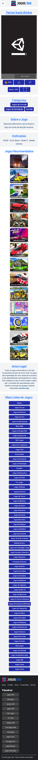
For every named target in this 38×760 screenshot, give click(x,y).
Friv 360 (10, 718)
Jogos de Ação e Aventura (19, 552)
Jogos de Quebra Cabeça (19, 538)
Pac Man (19, 468)
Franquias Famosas (19, 562)
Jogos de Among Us (19, 459)
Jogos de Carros (19, 492)
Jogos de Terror (19, 496)
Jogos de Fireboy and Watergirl (19, 604)
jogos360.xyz (10, 746)
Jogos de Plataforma (19, 627)
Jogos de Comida (19, 571)
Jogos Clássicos (19, 557)
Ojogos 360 (11, 723)
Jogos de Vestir (19, 506)
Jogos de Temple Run (19, 608)
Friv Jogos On (10, 741)
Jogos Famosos (19, 632)
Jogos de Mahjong (19, 622)
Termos (32, 685)
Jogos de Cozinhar (19, 576)
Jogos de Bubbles (19, 529)
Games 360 (10, 704)
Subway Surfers (19, 543)
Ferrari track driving (19, 12)
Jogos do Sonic (19, 641)
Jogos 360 (19, 660)
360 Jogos (10, 699)
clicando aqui (24, 388)
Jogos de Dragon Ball (19, 431)
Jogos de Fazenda (19, 534)
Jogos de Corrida (19, 104)
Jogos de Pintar (19, 478)
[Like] (19, 82)
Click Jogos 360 (10, 727)
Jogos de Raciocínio (19, 473)
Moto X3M (19, 426)
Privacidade (24, 685)
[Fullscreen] (25, 89)
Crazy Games (19, 454)
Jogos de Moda (19, 487)
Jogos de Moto (19, 566)
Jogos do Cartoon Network (19, 599)
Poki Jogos (10, 732)
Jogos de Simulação (14, 109)
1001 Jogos (19, 440)
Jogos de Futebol (19, 618)
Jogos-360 (10, 709)
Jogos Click (10, 737)
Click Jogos (19, 646)
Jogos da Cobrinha (19, 650)
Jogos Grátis (19, 669)
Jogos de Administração (19, 655)
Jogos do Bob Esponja (19, 421)
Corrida (29, 109)
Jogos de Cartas (19, 515)
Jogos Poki (19, 450)
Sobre (4, 685)
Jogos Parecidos (10, 751)
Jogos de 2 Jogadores (19, 445)
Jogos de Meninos (19, 501)
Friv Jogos (19, 482)
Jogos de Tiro (19, 417)
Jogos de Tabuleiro (19, 585)
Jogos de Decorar (19, 412)
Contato (10, 685)
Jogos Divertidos (19, 520)
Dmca (17, 685)
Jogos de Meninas (19, 580)
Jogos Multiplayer (19, 524)
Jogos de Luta (19, 407)
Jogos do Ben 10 (19, 590)
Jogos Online (19, 664)
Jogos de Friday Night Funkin (19, 548)
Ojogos (19, 403)
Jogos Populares (19, 510)
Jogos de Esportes (19, 435)
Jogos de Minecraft (19, 594)
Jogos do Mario (19, 613)
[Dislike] (30, 82)
